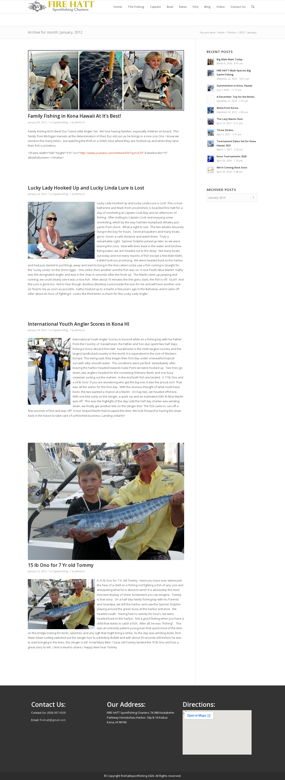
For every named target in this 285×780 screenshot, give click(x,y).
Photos (232, 32)
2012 (241, 32)
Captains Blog (60, 122)
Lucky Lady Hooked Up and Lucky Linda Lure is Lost (86, 188)
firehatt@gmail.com (53, 720)
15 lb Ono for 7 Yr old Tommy (61, 565)
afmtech (80, 122)
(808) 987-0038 (56, 713)
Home (221, 32)
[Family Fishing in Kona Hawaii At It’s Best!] (106, 80)
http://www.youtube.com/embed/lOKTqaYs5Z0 (111, 153)
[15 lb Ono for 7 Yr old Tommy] (106, 501)
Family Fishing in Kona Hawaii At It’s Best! (74, 116)
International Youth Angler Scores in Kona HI (78, 324)
